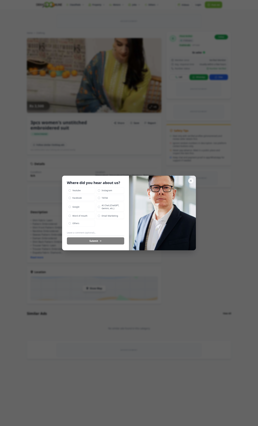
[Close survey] (191, 180)
